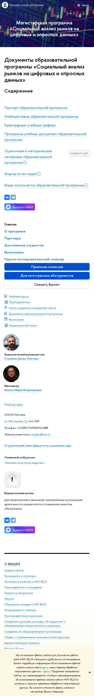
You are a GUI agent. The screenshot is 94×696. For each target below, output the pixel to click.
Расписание (16, 319)
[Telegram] (13, 520)
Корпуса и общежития (18, 593)
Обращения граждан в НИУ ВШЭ (25, 604)
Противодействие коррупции (23, 616)
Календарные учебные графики (30, 125)
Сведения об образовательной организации (32, 631)
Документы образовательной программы (36, 314)
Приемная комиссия (47, 266)
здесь (45, 667)
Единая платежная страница (21, 643)
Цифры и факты (14, 570)
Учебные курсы (18, 296)
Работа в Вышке (14, 648)
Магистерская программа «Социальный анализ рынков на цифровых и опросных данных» (44, 28)
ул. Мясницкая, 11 (15, 421)
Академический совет (23, 325)
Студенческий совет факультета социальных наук (37, 445)
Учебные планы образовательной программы (41, 116)
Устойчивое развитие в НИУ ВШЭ (25, 581)
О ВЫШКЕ (12, 564)
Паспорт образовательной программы (35, 107)
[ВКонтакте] (7, 520)
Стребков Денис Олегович (21, 358)
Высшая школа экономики (27, 5)
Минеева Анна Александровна (24, 463)
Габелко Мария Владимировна (23, 390)
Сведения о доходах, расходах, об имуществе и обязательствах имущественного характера (34, 624)
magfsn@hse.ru (40, 434)
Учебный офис (13, 404)
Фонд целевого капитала (20, 610)
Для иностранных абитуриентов (47, 275)
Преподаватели (19, 302)
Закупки (9, 598)
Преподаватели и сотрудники (23, 587)
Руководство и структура (20, 576)
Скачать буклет (47, 284)
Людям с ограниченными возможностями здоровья (37, 637)
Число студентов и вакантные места (32, 308)
